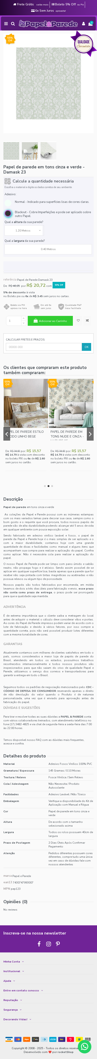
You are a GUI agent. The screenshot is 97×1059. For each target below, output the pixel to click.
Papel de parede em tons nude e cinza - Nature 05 (67, 436)
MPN (6, 889)
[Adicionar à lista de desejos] (78, 320)
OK (86, 347)
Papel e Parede (21, 876)
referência (9, 280)
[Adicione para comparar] (87, 320)
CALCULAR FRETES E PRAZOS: (25, 339)
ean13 (7, 882)
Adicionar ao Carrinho (53, 321)
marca (7, 876)
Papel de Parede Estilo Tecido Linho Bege (24, 434)
